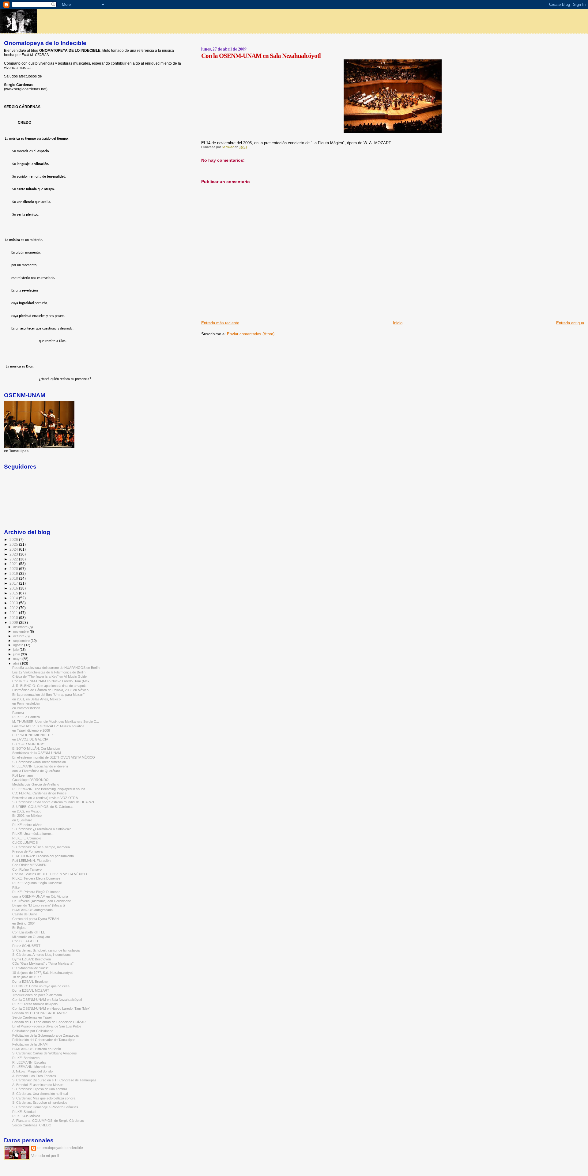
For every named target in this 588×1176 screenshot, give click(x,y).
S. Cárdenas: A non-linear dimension (39, 762)
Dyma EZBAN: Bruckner (30, 981)
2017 (14, 583)
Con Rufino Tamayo (27, 869)
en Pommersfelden (26, 703)
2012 (14, 608)
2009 (14, 622)
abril (16, 663)
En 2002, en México (27, 815)
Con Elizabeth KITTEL (28, 932)
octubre (19, 636)
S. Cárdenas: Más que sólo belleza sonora (43, 1098)
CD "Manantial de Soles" (30, 968)
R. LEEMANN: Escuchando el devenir (40, 766)
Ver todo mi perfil (45, 1156)
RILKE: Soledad (24, 1112)
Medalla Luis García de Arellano (35, 784)
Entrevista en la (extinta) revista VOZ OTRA (45, 798)
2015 (14, 593)
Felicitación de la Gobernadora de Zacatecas (45, 1035)
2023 (14, 554)
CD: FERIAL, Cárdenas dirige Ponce (39, 793)
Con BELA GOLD (25, 941)
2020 (14, 569)
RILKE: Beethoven (26, 1058)
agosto (18, 645)
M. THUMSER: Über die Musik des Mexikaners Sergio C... (55, 721)
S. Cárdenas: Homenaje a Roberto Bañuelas (45, 1107)
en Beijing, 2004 (24, 923)
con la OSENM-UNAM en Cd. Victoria (40, 896)
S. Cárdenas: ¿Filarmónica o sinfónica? (41, 829)
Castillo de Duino (24, 914)
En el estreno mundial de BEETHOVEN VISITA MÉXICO (53, 757)
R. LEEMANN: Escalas (29, 1062)
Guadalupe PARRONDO (30, 780)
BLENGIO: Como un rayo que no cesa (41, 986)
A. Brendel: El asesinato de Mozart (37, 1085)
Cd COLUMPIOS (25, 842)
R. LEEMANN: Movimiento (31, 1067)
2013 (14, 603)
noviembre (21, 631)
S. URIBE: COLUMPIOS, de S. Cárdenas (43, 807)
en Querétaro (22, 820)
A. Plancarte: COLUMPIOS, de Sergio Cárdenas (48, 1120)
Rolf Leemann (22, 775)
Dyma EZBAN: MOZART (30, 990)
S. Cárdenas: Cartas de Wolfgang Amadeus (44, 1053)
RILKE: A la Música (26, 1116)
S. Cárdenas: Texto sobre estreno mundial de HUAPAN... (54, 802)
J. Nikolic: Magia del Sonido (32, 1071)
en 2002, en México (26, 811)
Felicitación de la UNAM (29, 1044)
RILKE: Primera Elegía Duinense (36, 892)
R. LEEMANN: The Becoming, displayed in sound (48, 789)
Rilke (16, 887)
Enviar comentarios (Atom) (250, 334)
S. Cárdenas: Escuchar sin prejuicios (39, 1102)
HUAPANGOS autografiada (32, 910)
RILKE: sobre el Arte (27, 825)
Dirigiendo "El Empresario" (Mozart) (38, 905)
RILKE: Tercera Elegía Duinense (36, 878)
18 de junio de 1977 (26, 977)
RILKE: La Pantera (26, 717)
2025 (14, 544)
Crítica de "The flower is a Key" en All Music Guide (49, 676)
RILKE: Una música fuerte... (33, 833)
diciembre (20, 627)
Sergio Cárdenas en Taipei (31, 1017)
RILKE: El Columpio (26, 838)
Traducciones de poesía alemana (37, 995)
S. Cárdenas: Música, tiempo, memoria (41, 847)
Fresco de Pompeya (27, 851)
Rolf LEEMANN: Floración (31, 860)
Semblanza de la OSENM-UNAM (36, 753)
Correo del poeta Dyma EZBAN (35, 919)
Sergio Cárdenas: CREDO (31, 1125)
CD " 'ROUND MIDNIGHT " (32, 735)
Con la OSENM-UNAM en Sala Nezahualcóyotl (47, 999)
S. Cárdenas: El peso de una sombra (39, 1089)
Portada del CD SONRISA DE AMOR (39, 1013)
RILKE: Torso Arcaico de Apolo (35, 1004)
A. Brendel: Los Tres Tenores (34, 1076)
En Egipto (19, 927)
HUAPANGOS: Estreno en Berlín (36, 1049)
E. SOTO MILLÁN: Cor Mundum (36, 748)
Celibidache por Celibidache (32, 1031)
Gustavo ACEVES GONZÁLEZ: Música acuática (48, 726)
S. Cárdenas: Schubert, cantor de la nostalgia (46, 950)
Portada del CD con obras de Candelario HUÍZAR (49, 1022)
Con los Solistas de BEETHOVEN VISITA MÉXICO (49, 874)
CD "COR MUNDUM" (28, 744)
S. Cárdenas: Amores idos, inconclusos (41, 954)
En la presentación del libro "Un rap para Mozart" (48, 694)
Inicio (397, 323)
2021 (14, 564)
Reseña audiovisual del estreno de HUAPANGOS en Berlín (56, 667)
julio (16, 649)
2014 (14, 598)
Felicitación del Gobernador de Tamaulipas (43, 1040)
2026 (14, 539)
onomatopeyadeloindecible (60, 1148)
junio (17, 654)
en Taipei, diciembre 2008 (31, 730)
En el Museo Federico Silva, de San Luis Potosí (47, 1026)
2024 (14, 549)
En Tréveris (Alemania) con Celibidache (41, 901)
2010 (14, 618)
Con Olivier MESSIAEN (29, 865)
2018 (14, 578)
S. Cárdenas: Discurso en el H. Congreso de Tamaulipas (54, 1080)
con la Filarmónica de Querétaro (36, 771)
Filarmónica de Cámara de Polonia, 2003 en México (50, 690)
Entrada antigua (570, 323)
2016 (14, 588)
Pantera (18, 712)
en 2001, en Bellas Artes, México (36, 699)
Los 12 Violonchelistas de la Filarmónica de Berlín (48, 672)
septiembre (22, 641)
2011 (14, 613)
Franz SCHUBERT (26, 946)
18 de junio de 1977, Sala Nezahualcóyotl (42, 972)
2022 (14, 559)
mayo (17, 659)
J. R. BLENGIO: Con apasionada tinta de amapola (49, 686)
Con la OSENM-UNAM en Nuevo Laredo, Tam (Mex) (51, 681)
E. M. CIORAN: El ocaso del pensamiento (43, 856)
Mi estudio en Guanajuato (31, 937)
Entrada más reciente (220, 323)
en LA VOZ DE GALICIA (30, 739)
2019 (14, 573)
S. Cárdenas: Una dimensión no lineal (40, 1093)
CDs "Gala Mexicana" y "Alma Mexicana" (43, 963)
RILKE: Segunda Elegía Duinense (37, 883)
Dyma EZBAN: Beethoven (31, 959)
